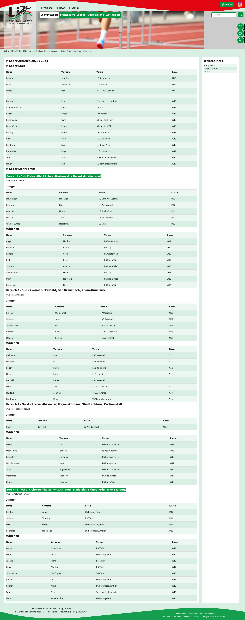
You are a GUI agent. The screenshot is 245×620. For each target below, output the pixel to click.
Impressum (37, 608)
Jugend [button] (81, 15)
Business (229, 4)
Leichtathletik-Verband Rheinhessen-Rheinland (24, 51)
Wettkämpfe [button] (113, 15)
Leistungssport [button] (49, 15)
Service (75, 8)
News (62, 8)
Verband (48, 8)
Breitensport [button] (67, 15)
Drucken (67, 608)
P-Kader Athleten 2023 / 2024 (79, 51)
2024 (63, 51)
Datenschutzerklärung (53, 608)
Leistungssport (52, 51)
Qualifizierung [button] (96, 15)
